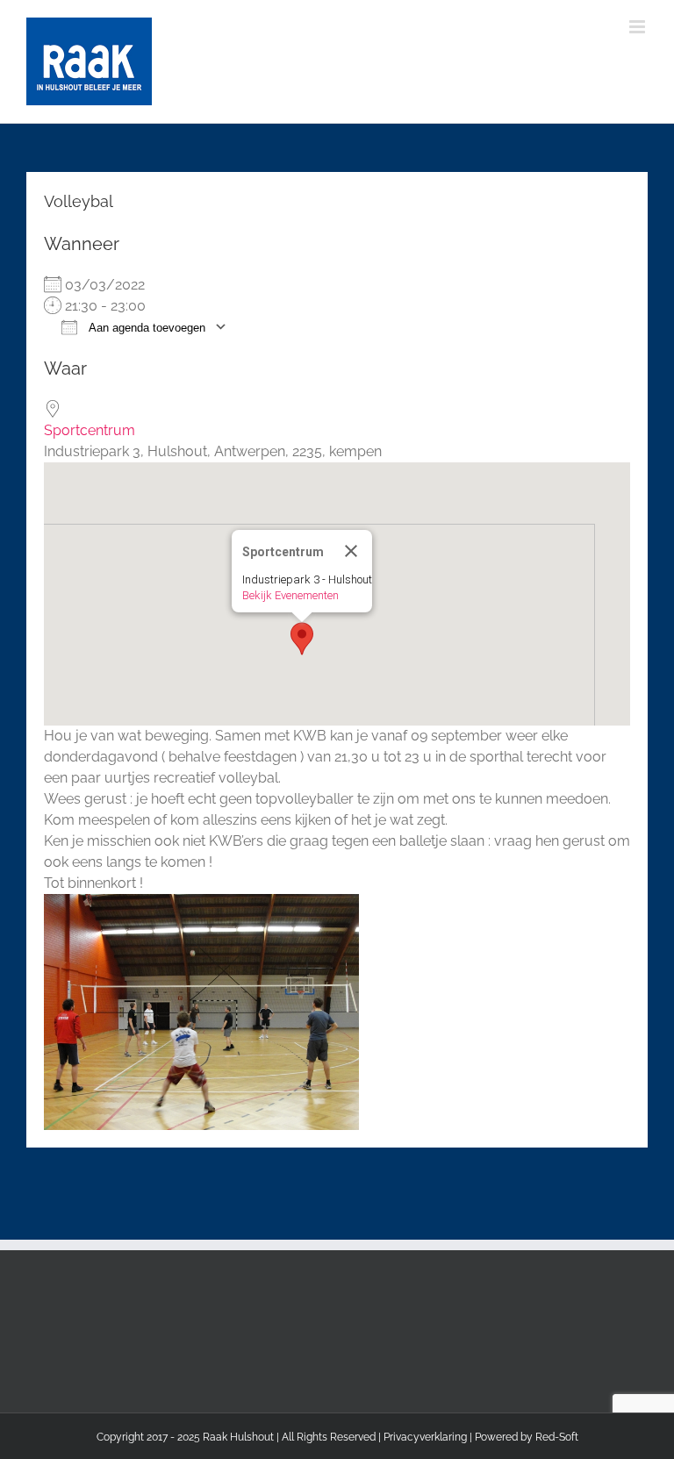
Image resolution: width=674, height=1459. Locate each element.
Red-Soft (556, 1437)
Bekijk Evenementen (290, 595)
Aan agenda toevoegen (145, 327)
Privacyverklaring (425, 1437)
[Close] (351, 551)
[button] (301, 638)
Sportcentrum (89, 430)
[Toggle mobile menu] (638, 27)
